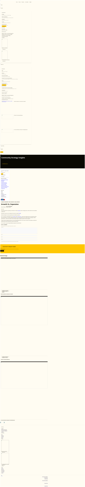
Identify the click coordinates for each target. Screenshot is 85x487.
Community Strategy (3, 184)
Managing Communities (4, 185)
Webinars (3, 73)
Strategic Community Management (6, 97)
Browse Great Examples (5, 75)
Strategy (3, 14)
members (19, 210)
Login (1, 154)
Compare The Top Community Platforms (7, 78)
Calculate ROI (3, 90)
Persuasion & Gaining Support (5, 186)
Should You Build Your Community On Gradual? (20, 101)
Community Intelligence (4, 183)
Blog (2, 70)
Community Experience (4, 182)
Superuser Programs (4, 92)
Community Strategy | (5, 291)
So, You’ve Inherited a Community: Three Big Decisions (20, 129)
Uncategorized (3, 188)
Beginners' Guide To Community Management (7, 95)
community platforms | (5, 290)
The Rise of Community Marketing (18, 115)
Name (2, 234)
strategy (19, 213)
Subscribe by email (4, 24)
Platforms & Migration (4, 16)
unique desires (19, 216)
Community (2, 181)
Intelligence (3, 19)
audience (14, 216)
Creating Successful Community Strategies (7, 87)
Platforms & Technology (4, 187)
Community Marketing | (5, 356)
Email (1, 171)
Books (2, 80)
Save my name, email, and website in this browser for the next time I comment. (10, 241)
